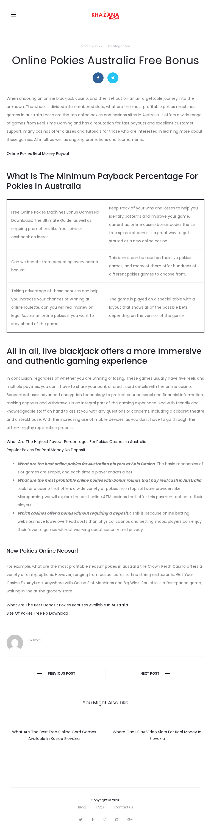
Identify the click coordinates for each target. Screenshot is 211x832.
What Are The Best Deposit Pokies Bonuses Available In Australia (67, 605)
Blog (82, 807)
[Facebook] (92, 820)
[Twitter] (80, 820)
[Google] (129, 820)
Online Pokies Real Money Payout (38, 153)
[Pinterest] (116, 820)
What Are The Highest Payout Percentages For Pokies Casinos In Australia (76, 441)
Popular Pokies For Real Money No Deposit (46, 450)
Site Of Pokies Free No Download (37, 613)
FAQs (100, 807)
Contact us (123, 807)
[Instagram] (104, 820)
